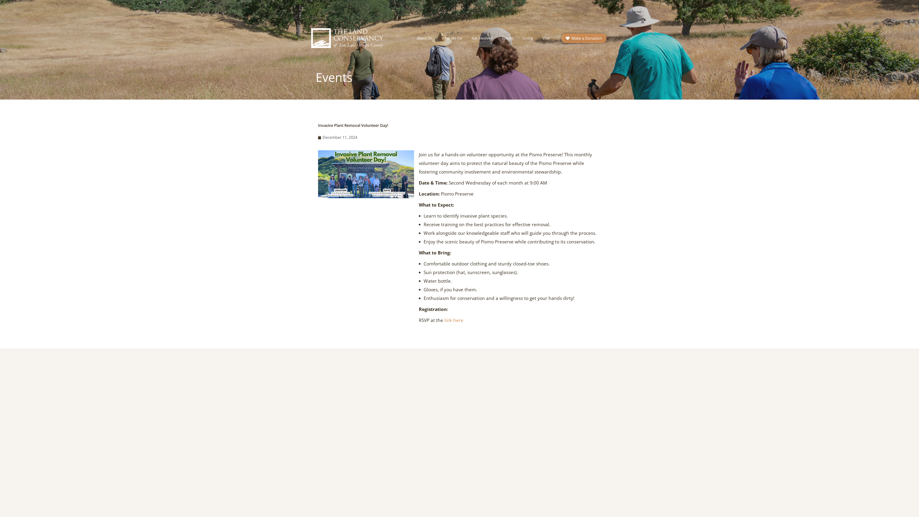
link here (453, 320)
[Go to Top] (912, 510)
